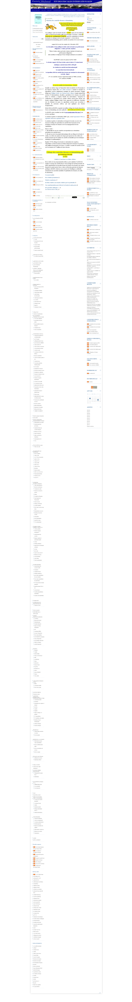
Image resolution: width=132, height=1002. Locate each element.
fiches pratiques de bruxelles (95, 178)
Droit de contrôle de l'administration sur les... (93, 302)
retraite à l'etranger (37, 723)
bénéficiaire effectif (37, 759)
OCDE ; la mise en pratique (95, 82)
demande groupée (37, 806)
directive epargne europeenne (38, 415)
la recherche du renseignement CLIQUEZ (64, 35)
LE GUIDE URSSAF (94, 344)
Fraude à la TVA (37, 475)
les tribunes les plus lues (94, 219)
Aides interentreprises (38, 485)
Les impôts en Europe (37, 973)
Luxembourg (36, 659)
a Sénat (34, 951)
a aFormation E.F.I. (36, 876)
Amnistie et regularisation (37, 313)
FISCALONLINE (36, 966)
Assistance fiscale (37, 803)
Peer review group (37, 687)
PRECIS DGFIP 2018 (40, 63)
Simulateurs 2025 (93, 49)
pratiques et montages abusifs (92, 331)
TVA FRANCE (37, 788)
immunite (35, 615)
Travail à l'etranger (37, 725)
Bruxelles (36, 468)
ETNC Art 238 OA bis (38, 471)
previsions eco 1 (36, 981)
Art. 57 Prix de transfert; (38, 457)
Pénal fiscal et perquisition (91, 329)
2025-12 (88, 423)
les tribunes (38, 195)
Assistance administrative (39, 822)
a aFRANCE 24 (36, 880)
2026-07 (88, 411)
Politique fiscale (37, 303)
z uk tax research (36, 938)
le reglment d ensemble (94, 115)
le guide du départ (93, 137)
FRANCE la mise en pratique (95, 77)
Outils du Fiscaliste (36, 10)
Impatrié (35, 710)
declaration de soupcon (38, 368)
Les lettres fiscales (55, 195)
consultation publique (38, 290)
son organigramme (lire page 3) (73, 112)
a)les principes (92, 149)
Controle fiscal (37, 361)
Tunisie (35, 674)
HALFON (89, 290)
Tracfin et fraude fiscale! (38, 250)
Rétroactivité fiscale (37, 409)
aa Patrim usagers (39, 119)
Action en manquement (38, 820)
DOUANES (35, 417)
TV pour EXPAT (36, 986)
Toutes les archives (90, 426)
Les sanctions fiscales (38, 383)
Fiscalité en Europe (93, 95)
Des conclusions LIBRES (94, 365)
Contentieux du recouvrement (38, 317)
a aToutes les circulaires (37, 889)
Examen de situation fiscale (39, 374)
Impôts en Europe (39, 860)
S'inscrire (90, 18)
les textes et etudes (93, 208)
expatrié (35, 708)
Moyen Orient (36, 664)
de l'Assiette (36, 366)
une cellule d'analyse (65, 89)
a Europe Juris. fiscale (37, 907)
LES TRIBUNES (90, 159)
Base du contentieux (38, 355)
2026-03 (88, 418)
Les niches (36, 299)
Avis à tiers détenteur (38, 318)
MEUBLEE (36, 776)
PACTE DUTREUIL (37, 692)
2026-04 (88, 416)
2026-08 (88, 410)
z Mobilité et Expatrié (37, 937)
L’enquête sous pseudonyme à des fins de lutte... (93, 299)
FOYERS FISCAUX (37, 602)
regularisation (35, 696)
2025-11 (88, 424)
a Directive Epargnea (38, 818)
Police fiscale (36, 394)
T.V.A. (34, 782)
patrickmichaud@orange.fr (38, 28)
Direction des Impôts (37, 960)
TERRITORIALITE (38, 784)
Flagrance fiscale (37, 605)
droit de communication (37, 419)
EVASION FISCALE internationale (37, 451)
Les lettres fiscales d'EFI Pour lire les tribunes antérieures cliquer (71, 23)
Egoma (88, 304)
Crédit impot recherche (38, 297)
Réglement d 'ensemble (38, 407)
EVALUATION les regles (38, 445)
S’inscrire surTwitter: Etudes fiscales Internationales (71, 25)
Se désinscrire (91, 20)
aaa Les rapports (37, 453)
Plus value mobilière (38, 635)
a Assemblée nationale (37, 946)
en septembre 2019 (59, 118)
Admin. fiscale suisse (37, 953)
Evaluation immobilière (40, 135)
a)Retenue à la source (38, 757)
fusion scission (37, 501)
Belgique (36, 650)
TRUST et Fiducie (37, 642)
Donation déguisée (37, 623)
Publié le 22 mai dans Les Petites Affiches (65, 159)
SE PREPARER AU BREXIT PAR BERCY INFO (94, 182)
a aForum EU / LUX (37, 878)
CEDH (35, 805)
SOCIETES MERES (37, 770)
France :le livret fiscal (38, 655)
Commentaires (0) (48, 197)
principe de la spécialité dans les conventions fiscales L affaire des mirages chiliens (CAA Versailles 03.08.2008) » (74, 16)
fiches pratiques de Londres (95, 179)
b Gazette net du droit (37, 922)
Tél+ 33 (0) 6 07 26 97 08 (38, 32)
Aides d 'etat (36, 455)
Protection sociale (36, 694)
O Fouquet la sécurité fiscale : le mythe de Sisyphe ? (93, 239)
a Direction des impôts (37, 900)
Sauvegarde (36, 516)
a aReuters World (36, 887)
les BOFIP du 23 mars (94, 192)
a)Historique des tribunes (37, 254)
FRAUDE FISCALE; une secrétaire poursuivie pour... (93, 313)
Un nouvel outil (49, 175)
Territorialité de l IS (37, 439)
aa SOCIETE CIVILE (37, 263)
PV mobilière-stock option (39, 718)
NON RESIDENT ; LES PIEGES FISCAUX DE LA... (93, 310)
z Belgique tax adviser (37, 935)
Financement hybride (38, 473)
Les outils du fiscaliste (40, 166)
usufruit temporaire (37, 644)
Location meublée (37, 505)
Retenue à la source (37, 431)
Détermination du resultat (38, 422)
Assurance (36, 618)
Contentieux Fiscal (57, 10)
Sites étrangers (38, 861)
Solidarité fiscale (37, 327)
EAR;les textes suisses (94, 73)
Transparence (36, 833)
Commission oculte (37, 488)
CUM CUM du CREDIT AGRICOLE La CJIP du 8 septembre (94, 305)
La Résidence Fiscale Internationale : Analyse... (93, 293)
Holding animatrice (37, 543)
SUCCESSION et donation (39, 636)
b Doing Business (36, 920)
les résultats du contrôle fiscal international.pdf (65, 67)
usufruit (34, 838)
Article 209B (36, 462)
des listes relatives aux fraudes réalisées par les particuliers (60, 182)
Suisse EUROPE (37, 672)
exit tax (35, 541)
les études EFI (92, 373)
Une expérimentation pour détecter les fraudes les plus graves (61, 185)
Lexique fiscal (35, 977)
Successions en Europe (40, 863)
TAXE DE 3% (38, 150)
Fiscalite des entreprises (37, 483)
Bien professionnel (37, 620)
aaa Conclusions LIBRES (39, 342)
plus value (36, 551)
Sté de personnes (36, 771)
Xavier (88, 310)
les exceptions (92, 150)
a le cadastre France (36, 911)
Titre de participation (38, 560)
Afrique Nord (35, 312)
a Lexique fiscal (36, 913)
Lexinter (34, 975)
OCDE (34, 682)
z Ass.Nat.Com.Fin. (36, 933)
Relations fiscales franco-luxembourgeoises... (91, 277)
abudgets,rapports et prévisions (36, 285)
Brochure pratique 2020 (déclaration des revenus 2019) (38, 159)
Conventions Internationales (69, 10)
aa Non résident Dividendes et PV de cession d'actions (38, 94)
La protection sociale (37, 971)
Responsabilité (37, 273)
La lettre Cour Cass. (36, 929)
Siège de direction (37, 433)
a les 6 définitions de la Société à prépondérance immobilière (38, 100)
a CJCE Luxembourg (37, 896)
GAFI (34, 927)
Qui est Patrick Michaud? (37, 30)
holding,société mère (38, 503)
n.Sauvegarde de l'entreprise (38, 680)
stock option (36, 558)
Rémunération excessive (38, 511)
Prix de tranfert (37, 735)
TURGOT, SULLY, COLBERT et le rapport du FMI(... (93, 271)
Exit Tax (35, 707)
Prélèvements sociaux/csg (39, 829)
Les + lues (43, 10)
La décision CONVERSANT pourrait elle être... (93, 308)
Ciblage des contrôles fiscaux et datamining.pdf (64, 152)
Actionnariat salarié (37, 699)
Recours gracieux (37, 403)
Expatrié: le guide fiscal (40, 858)
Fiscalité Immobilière (37, 564)
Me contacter (38, 44)
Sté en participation (37, 518)
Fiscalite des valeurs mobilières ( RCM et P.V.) (38, 527)
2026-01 (88, 421)
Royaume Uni (36, 668)
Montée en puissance (51, 180)
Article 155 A (36, 460)
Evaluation (36, 569)
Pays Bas (36, 666)
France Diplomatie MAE (37, 968)
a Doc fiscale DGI (36, 902)
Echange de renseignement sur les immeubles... (93, 291)
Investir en (35, 648)
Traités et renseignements (37, 798)
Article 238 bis (37, 466)
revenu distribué (37, 556)
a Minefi (34, 947)
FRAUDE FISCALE (37, 603)
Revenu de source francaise (38, 756)
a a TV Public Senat (39, 874)
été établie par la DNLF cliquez (76, 110)
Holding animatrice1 (38, 573)
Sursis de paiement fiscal (94, 333)
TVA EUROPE (37, 786)
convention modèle (37, 685)
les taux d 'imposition (38, 633)
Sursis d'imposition (37, 638)
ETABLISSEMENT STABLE (38, 420)
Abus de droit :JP (37, 344)
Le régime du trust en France (95, 96)
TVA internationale (37, 522)
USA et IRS (36, 675)
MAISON (89, 293)
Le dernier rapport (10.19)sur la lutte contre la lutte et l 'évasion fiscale (64, 62)
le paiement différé (37, 631)
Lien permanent (81, 195)
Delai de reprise (37, 470)
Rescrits (34, 982)
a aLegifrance (35, 883)
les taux (35, 549)
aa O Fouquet (36, 339)
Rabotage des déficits (40, 184)
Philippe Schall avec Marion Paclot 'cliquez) (63, 93)
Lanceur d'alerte (37, 244)
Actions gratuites (37, 528)
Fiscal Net (49, 10)
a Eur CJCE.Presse (36, 903)
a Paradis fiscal (36, 949)
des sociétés (36, 280)
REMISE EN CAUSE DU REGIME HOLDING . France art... (93, 265)
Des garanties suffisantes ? (52, 187)
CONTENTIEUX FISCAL (38, 333)
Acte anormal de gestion (38, 348)
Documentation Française (37, 962)
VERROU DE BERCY (38, 410)
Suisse (35, 670)
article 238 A (36, 464)
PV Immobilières (37, 716)
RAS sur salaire (37, 752)
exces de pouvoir (37, 376)
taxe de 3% (36, 477)
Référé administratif (37, 405)
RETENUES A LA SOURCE (38, 739)
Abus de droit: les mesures (39, 346)
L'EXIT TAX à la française (94, 135)
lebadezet (88, 298)
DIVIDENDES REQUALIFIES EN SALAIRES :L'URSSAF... (93, 257)
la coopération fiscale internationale (65, 70)
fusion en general (36, 610)
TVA (35, 440)
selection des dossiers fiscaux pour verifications (69, 195)
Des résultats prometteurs (52, 177)
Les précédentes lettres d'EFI (95, 32)
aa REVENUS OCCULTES (38, 261)
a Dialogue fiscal (36, 898)
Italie (35, 657)
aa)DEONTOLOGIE (37, 271)
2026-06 (88, 413)
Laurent (88, 307)
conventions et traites (93, 59)
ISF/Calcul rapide (39, 203)
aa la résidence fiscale (93, 134)
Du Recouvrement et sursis (39, 370)
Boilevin (88, 301)
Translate (96, 169)
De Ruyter (36, 701)
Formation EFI (36, 600)
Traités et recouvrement (37, 796)
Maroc (35, 661)
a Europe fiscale (36, 905)
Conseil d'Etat (35, 955)
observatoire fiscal (37, 301)
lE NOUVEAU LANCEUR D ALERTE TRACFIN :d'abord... (92, 274)
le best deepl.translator (94, 40)
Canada (35, 652)
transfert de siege (37, 520)
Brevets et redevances (38, 487)
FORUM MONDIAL (38, 812)
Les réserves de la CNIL (52, 189)
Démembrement (37, 622)
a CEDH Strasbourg (37, 894)
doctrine (91, 381)
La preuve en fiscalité (38, 381)
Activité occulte (37, 350)
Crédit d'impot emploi (38, 292)
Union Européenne (36, 816)
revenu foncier (37, 590)
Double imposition (37, 823)
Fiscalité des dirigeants (38, 496)
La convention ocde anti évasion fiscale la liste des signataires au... (93, 62)
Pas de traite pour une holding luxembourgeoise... (93, 296)
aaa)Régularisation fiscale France (37, 278)
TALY (34, 793)
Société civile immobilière (39, 595)
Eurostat (34, 964)
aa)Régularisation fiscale (38, 341)
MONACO (36, 663)
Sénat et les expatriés (37, 984)
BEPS (35, 683)
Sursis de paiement (37, 329)
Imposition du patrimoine (37, 616)
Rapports (36, 305)
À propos (38, 46)
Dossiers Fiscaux (80, 10)
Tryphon (88, 287)
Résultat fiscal (35, 729)
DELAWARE (36, 653)
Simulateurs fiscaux (37, 307)
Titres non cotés (37, 446)
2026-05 (88, 415)
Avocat (35, 239)
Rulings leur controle (38, 831)
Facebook (61, 197)
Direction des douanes (37, 958)
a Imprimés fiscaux (36, 909)
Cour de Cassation (36, 957)
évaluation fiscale (37, 571)
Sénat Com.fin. (36, 931)
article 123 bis (36, 459)
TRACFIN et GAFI (36, 795)
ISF (36, 137)
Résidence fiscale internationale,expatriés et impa (38, 698)
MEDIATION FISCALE (39, 385)
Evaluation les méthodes (38, 372)
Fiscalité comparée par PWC (95, 343)
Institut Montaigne (36, 970)
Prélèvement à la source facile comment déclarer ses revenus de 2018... (93, 195)
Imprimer (55, 197)
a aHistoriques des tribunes (38, 881)
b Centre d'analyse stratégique (38, 918)
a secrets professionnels (37, 237)
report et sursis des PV (38, 552)
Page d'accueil (62, 15)
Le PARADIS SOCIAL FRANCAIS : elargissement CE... (93, 288)
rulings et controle (36, 764)
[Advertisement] (94, 436)
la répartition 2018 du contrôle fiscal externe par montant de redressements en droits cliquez (65, 73)
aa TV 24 (35, 915)
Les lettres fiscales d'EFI (38, 256)
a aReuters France (36, 885)
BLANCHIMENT (36, 315)
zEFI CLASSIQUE (36, 839)
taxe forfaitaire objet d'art (38, 640)
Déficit (35, 494)
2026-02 (88, 419)
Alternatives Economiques (38, 916)
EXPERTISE (35, 482)
